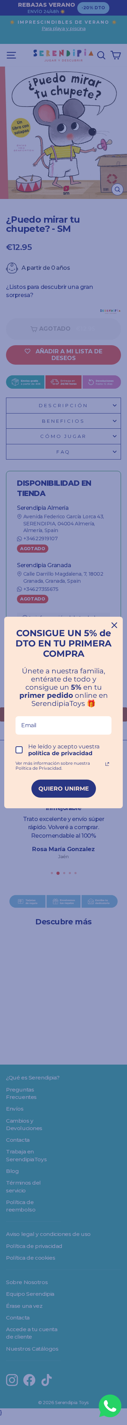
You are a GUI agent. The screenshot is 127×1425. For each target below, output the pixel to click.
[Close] (114, 625)
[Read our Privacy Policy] (107, 764)
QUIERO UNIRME (63, 788)
